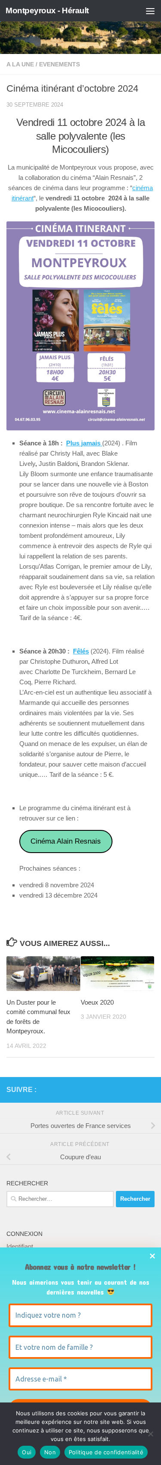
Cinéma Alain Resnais (65, 841)
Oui (26, 1452)
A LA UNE (20, 64)
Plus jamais (84, 443)
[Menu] (150, 10)
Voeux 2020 (97, 1002)
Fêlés (81, 651)
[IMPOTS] (136, 1089)
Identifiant (19, 1246)
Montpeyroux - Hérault (47, 10)
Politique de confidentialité (106, 1452)
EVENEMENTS (59, 64)
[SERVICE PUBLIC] (149, 1089)
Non (50, 1452)
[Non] (150, 1433)
